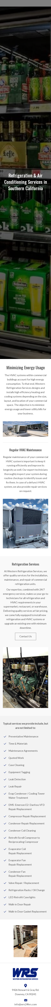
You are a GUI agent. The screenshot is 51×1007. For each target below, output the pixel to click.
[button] (25, 636)
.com (34, 1004)
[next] (41, 941)
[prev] (10, 941)
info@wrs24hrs (22, 1004)
